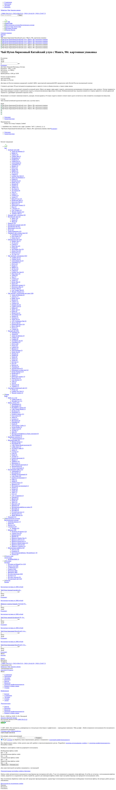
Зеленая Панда (17, 368)
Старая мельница (18, 438)
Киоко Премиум (18, 371)
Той (14, 383)
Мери (14, 221)
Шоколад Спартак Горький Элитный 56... (13, 604)
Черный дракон (17, 393)
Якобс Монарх (17, 515)
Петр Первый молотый (20, 464)
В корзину (4, 597)
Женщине (12, 572)
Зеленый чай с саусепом (17, 215)
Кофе (6, 396)
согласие (9, 740)
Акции (6, 700)
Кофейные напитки (15, 437)
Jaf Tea (15, 172)
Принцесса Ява (17, 287)
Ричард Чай (16, 288)
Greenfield (16, 164)
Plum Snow (16, 274)
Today (14, 492)
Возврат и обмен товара (11, 686)
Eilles (14, 479)
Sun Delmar (16, 314)
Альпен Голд (17, 533)
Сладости (12, 526)
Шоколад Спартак (18, 546)
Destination (16, 158)
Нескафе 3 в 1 (17, 401)
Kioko (14, 311)
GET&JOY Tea (17, 340)
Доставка (7, 5)
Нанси (15, 283)
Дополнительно (6, 703)
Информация (5, 691)
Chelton (15, 303)
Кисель (11, 525)
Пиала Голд (16, 378)
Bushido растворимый (19, 474)
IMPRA (15, 171)
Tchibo (15, 491)
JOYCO (15, 549)
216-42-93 (28, 13)
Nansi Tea (16, 246)
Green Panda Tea (17, 260)
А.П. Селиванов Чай (19, 321)
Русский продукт (18, 512)
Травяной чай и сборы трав (18, 233)
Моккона (15, 505)
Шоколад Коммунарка (20, 543)
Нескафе (15, 510)
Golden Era (16, 161)
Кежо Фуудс (17, 198)
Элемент (15, 386)
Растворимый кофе (15, 469)
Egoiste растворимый (19, 477)
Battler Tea (16, 298)
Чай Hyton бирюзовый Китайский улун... (13, 631)
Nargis (14, 220)
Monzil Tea (16, 313)
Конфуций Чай (17, 200)
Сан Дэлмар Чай (18, 290)
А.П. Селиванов (18, 495)
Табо (14, 381)
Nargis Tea (16, 352)
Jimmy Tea (16, 309)
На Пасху (12, 575)
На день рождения (15, 574)
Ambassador (16, 471)
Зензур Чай (16, 322)
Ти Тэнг (15, 254)
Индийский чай (14, 216)
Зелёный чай (13, 150)
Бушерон (15, 551)
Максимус (16, 504)
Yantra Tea (16, 319)
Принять (3, 785)
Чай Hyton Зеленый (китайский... (11, 590)
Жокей (15, 460)
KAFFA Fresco (17, 482)
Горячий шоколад (14, 522)
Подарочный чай (15, 579)
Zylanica (15, 195)
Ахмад (15, 197)
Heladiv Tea (16, 241)
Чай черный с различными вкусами (20, 293)
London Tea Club (18, 176)
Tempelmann (16, 404)
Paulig (14, 424)
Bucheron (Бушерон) (19, 531)
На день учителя (14, 577)
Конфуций (16, 373)
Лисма (15, 375)
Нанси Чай (16, 326)
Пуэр (11, 229)
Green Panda (16, 163)
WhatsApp (4, 10)
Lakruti (15, 174)
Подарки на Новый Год (17, 564)
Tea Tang (15, 189)
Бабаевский (16, 535)
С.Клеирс (15, 208)
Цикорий (12, 517)
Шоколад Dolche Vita (19, 538)
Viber (8, 10)
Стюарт (15, 329)
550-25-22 (6, 13)
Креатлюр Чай (17, 202)
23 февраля (13, 567)
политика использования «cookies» (76, 743)
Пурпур (15, 554)
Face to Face (16, 415)
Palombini (15, 422)
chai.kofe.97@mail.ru (7, 670)
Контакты (7, 7)
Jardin (14, 417)
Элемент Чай (17, 213)
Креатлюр (16, 252)
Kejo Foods (16, 236)
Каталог (6, 694)
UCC (14, 494)
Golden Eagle (16, 399)
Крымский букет (18, 324)
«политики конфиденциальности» (99, 743)
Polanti (15, 179)
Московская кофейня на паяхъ (22, 507)
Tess (14, 192)
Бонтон (15, 365)
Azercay (15, 296)
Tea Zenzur (16, 190)
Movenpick (16, 420)
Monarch (15, 484)
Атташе (15, 430)
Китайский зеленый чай (17, 225)
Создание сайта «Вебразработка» (11, 731)
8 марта (12, 569)
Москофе (15, 508)
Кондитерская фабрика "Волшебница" (24, 553)
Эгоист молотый (18, 468)
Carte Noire (16, 476)
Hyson (14, 265)
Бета (14, 363)
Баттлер (15, 362)
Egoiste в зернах (18, 414)
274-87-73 (40, 13)
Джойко (15, 528)
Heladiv (15, 166)
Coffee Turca (16, 446)
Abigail (15, 334)
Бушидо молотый (18, 458)
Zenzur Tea (16, 251)
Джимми (15, 367)
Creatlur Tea (16, 257)
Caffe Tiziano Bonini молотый (22, 445)
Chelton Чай (16, 156)
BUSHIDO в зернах (19, 407)
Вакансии (7, 683)
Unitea (14, 194)
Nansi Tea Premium (18, 177)
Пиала (14, 327)
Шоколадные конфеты (16, 548)
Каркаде (12, 223)
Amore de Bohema (18, 151)
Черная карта (17, 513)
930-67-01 (17, 13)
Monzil (15, 349)
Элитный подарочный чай (17, 388)
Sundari (15, 185)
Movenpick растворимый (20, 486)
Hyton (15, 169)
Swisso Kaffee (17, 427)
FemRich (15, 159)
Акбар (14, 360)
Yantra (14, 357)
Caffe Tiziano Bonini (19, 409)
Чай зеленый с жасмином (17, 256)
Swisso (15, 489)
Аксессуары (8, 557)
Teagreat (15, 318)
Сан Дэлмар (17, 210)
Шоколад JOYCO (18, 539)
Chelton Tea (16, 259)
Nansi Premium (17, 350)
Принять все (4, 764)
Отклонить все (14, 764)
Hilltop (15, 308)
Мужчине (12, 570)
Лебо (14, 432)
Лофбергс (16, 461)
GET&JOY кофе (17, 448)
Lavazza (15, 419)
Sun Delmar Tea (18, 249)
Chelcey (15, 154)
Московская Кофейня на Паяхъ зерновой (25, 433)
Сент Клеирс (17, 380)
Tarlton (15, 187)
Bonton (15, 300)
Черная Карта (17, 466)
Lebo (14, 453)
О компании (8, 2)
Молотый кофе (14, 440)
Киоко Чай (16, 282)
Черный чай (13, 331)
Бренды (6, 681)
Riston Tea (16, 182)
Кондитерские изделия (11, 520)
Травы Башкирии (14, 231)
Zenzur (15, 358)
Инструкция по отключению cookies (12, 783)
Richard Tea (16, 181)
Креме (14, 500)
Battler (14, 153)
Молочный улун (14, 228)
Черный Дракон (18, 212)
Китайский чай (14, 226)
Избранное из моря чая (20, 370)
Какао (11, 523)
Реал (14, 207)
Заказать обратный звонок (9, 718)
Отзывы (6, 687)
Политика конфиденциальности (14, 684)
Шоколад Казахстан (19, 541)
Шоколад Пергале (18, 544)
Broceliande (16, 406)
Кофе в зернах (13, 402)
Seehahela (15, 332)
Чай (5, 148)
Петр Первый (17, 435)
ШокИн (15, 536)
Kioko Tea (16, 238)
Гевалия (15, 497)
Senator (15, 487)
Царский (15, 384)
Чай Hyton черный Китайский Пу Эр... (13, 617)
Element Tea (16, 305)
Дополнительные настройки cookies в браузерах (15, 771)
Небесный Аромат (18, 205)
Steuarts (15, 184)
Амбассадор (16, 429)
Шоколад (12, 530)
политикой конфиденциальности (59, 740)
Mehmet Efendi (17, 442)
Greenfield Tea (17, 234)
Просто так (13, 566)
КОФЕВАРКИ (13, 559)
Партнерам (7, 4)
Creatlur (15, 339)
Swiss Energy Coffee (19, 425)
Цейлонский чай (15, 239)
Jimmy (15, 218)
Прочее (6, 582)
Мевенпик (16, 463)
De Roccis (16, 411)
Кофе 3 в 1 (12, 398)
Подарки (7, 562)
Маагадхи (16, 203)
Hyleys (15, 167)
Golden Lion (16, 306)
